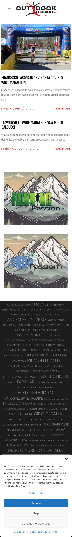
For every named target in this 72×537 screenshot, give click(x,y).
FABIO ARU (27, 382)
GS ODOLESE (10, 424)
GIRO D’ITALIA (48, 413)
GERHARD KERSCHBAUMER (53, 404)
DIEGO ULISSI (57, 366)
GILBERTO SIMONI (35, 409)
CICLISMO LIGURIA (45, 329)
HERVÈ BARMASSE (30, 424)
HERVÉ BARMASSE (56, 424)
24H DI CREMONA (54, 304)
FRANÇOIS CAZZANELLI (20, 403)
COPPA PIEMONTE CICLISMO (45, 355)
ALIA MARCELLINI (61, 310)
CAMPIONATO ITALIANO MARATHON (51, 325)
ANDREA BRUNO (20, 314)
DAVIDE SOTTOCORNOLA (21, 366)
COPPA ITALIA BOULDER (54, 350)
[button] (66, 459)
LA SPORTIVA (56, 435)
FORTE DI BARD (44, 387)
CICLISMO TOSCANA (15, 340)
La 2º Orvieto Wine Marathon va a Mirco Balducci (32, 125)
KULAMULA (41, 435)
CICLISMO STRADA (52, 335)
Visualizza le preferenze (36, 523)
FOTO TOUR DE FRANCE (56, 399)
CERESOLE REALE (23, 330)
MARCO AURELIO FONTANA (35, 450)
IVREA (60, 429)
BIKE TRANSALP (9, 325)
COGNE (27, 344)
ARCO (57, 315)
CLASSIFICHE (14, 345)
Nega (36, 513)
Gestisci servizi (36, 493)
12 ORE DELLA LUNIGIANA (19, 305)
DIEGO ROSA (42, 365)
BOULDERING (24, 325)
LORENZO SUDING (58, 440)
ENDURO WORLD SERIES (46, 371)
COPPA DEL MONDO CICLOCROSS (22, 350)
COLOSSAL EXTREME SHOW (49, 345)
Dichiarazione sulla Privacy (44, 531)
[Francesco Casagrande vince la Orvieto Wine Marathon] (36, 46)
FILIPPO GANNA (55, 382)
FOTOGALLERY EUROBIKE (23, 398)
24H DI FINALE (9, 309)
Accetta (36, 503)
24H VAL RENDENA (26, 310)
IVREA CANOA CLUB (21, 435)
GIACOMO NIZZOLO (14, 409)
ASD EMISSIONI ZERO (26, 319)
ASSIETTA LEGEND (55, 320)
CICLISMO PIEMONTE (26, 335)
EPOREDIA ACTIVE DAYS (19, 376)
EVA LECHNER (52, 376)
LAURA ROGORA (15, 440)
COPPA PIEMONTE (12, 355)
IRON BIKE (48, 430)
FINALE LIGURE (26, 387)
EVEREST (12, 383)
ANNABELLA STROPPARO (41, 315)
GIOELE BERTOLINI (56, 408)
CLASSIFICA (32, 340)
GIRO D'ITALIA (20, 414)
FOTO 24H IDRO (35, 392)
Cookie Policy (21, 531)
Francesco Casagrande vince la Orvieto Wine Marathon (32, 80)
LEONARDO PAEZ (37, 440)
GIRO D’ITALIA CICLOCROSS (22, 419)
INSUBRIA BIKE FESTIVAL (24, 430)
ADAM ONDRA (44, 309)
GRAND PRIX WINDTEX (51, 419)
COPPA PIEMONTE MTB (35, 360)
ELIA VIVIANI (22, 371)
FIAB (42, 382)
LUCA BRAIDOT (18, 445)
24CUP (38, 304)
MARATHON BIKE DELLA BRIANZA (47, 445)
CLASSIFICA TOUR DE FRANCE (52, 340)
